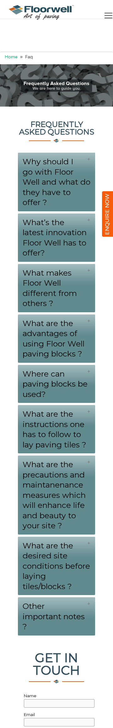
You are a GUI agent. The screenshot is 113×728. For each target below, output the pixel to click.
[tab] (56, 182)
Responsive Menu (108, 15)
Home (11, 57)
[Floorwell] (38, 12)
